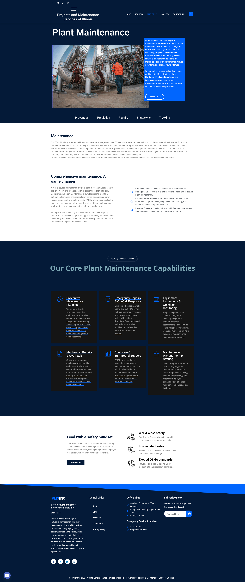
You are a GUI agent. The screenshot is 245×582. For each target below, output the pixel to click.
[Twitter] (58, 3)
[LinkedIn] (63, 3)
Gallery (165, 14)
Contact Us (178, 14)
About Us (139, 14)
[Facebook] (53, 3)
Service (150, 14)
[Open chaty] (7, 575)
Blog (95, 506)
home (128, 14)
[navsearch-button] (191, 14)
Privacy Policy (99, 529)
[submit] (189, 514)
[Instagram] (68, 3)
